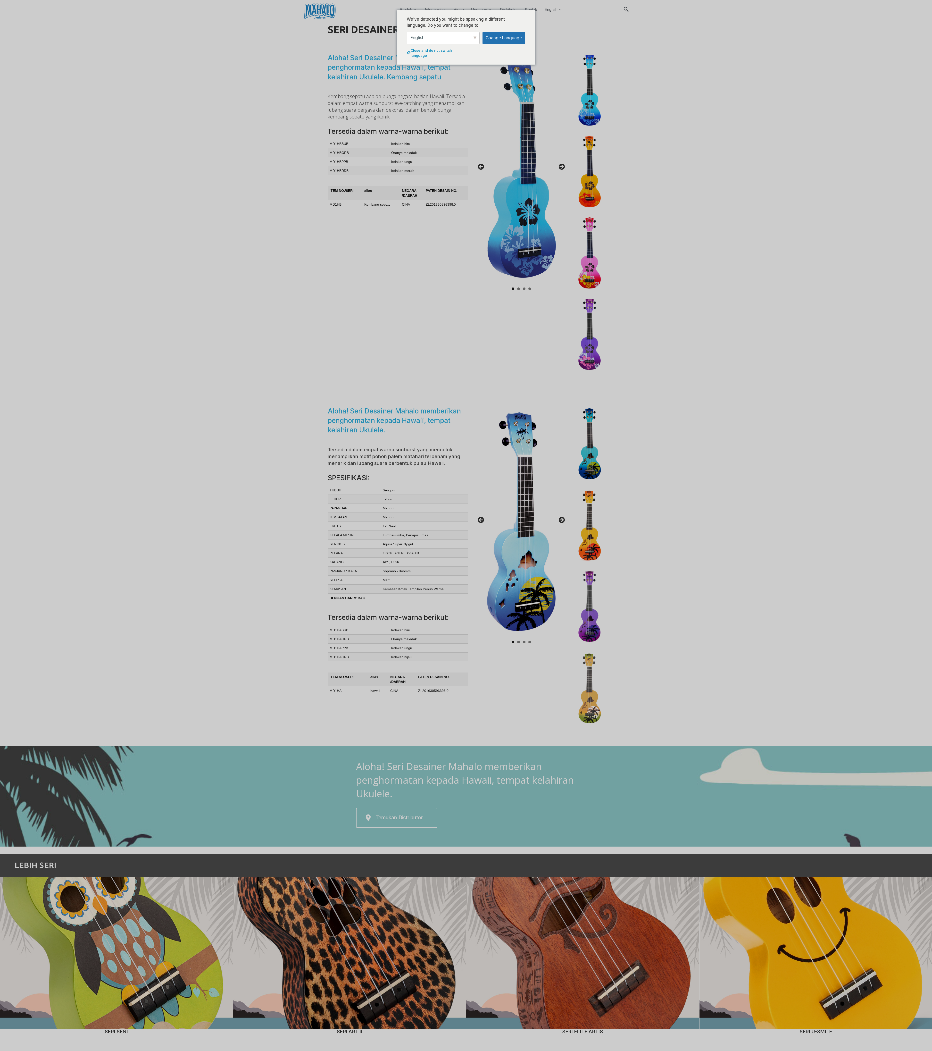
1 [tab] (513, 288)
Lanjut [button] (561, 167)
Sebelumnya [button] (481, 167)
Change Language (504, 37)
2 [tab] (518, 288)
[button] (626, 7)
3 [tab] (524, 288)
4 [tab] (529, 288)
